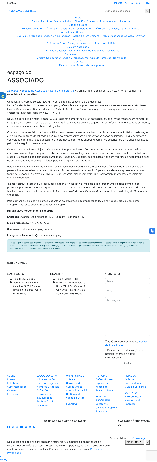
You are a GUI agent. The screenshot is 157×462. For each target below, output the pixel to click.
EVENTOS (72, 403)
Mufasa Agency (141, 438)
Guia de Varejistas (100, 57)
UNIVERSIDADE (75, 375)
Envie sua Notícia (105, 43)
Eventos (140, 35)
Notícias (78, 39)
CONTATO (131, 392)
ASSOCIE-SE (120, 3)
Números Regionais (56, 28)
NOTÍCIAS (101, 375)
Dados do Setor (78, 24)
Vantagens (74, 50)
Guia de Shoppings (93, 50)
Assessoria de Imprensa (90, 65)
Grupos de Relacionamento (102, 21)
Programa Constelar (54, 50)
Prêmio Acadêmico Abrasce (117, 35)
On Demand (93, 35)
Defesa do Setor (56, 43)
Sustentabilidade (63, 21)
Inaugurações (133, 28)
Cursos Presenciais (73, 35)
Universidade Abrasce (72, 32)
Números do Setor (32, 28)
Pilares (35, 21)
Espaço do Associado (80, 43)
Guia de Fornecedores (75, 57)
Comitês (80, 21)
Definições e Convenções (108, 28)
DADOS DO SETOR (47, 375)
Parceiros (70, 54)
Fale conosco (67, 65)
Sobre (78, 17)
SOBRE (11, 375)
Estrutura (46, 21)
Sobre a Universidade (29, 35)
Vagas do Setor (75, 397)
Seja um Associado (78, 46)
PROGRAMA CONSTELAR (22, 10)
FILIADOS (130, 375)
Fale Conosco (133, 396)
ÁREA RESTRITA (140, 3)
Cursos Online (52, 35)
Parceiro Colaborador (48, 57)
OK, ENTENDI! (134, 442)
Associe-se (112, 50)
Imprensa (125, 21)
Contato (78, 61)
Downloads (119, 57)
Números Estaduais (80, 28)
